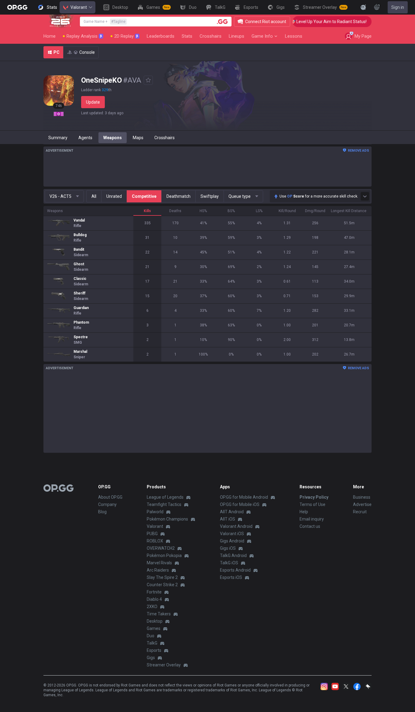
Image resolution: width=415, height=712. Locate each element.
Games (153, 628)
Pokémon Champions (167, 519)
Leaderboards (160, 36)
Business (361, 497)
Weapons (112, 137)
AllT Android (232, 511)
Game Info (262, 36)
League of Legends (165, 497)
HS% (203, 211)
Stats (187, 36)
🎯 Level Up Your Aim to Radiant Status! (321, 21)
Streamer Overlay (164, 664)
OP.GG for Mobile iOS (239, 504)
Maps (138, 137)
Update (93, 102)
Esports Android (235, 570)
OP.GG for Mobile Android (244, 497)
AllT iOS (227, 519)
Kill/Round (287, 211)
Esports (154, 650)
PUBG (152, 533)
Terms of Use (312, 504)
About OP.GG (110, 497)
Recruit (360, 511)
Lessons (293, 36)
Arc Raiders (158, 570)
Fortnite (154, 592)
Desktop (155, 621)
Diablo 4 (154, 599)
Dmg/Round (315, 211)
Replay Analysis (84, 36)
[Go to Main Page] (17, 7)
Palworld (155, 511)
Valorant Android (236, 526)
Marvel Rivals (159, 562)
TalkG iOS (229, 562)
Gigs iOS (228, 548)
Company (107, 504)
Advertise (362, 504)
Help (304, 511)
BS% (231, 211)
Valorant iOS (232, 533)
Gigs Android (232, 540)
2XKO (152, 606)
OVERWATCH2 (161, 548)
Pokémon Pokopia (164, 555)
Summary (57, 137)
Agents (85, 137)
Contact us (310, 526)
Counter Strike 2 (162, 584)
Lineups (236, 36)
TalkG (152, 643)
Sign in (397, 7)
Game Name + (104, 21)
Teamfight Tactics (164, 504)
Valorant (78, 7)
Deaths (175, 211)
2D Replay (126, 36)
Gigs (151, 657)
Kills (147, 211)
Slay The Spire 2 (162, 577)
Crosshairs (210, 36)
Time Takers (159, 613)
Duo (150, 635)
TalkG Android (233, 555)
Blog (102, 511)
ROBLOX (155, 540)
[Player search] (222, 21)
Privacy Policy (314, 497)
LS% (259, 211)
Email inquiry (312, 519)
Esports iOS (231, 577)
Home (49, 36)
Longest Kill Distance (348, 211)
